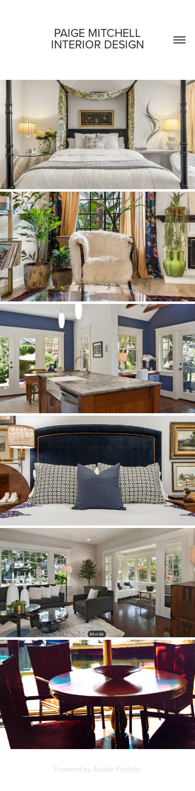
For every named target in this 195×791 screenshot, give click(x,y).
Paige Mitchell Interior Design (97, 38)
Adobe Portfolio (117, 769)
